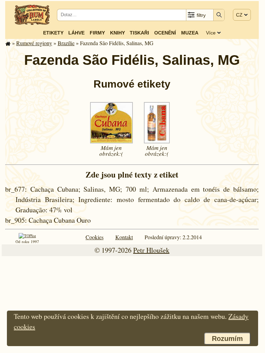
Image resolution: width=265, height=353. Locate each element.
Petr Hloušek (151, 250)
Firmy (97, 33)
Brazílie (66, 43)
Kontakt (124, 237)
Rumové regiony (34, 43)
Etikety (53, 33)
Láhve (76, 33)
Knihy (117, 33)
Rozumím (227, 338)
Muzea (189, 33)
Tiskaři (139, 33)
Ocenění (165, 33)
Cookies (95, 237)
